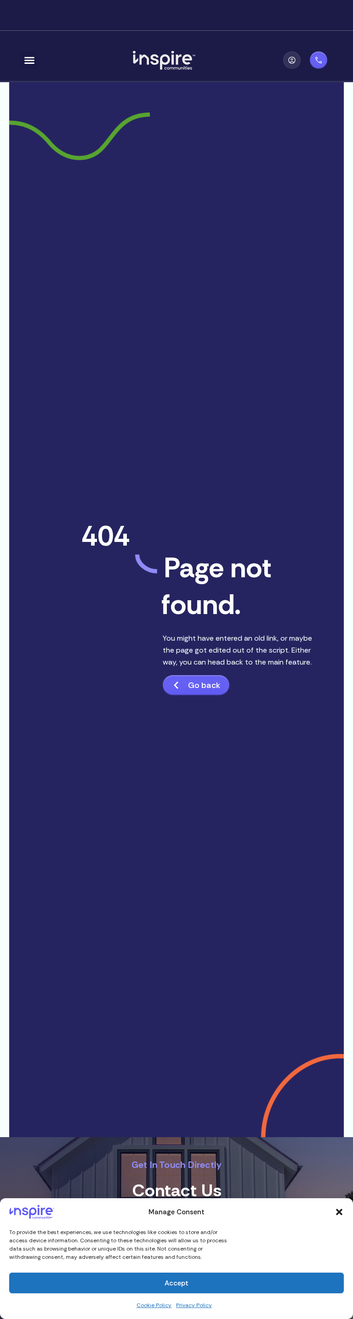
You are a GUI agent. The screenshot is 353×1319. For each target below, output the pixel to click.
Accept (176, 1283)
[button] (339, 1212)
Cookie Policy (154, 1305)
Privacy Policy (194, 1305)
